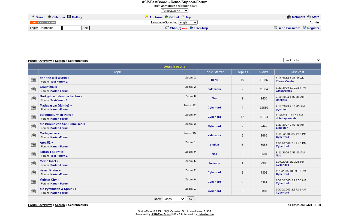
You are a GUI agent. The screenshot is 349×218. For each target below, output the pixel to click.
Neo (214, 98)
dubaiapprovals (286, 118)
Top (188, 17)
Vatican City (48, 179)
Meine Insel (48, 161)
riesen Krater (49, 170)
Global (174, 17)
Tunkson (214, 163)
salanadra (214, 88)
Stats (315, 17)
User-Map (201, 28)
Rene (214, 79)
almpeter (282, 127)
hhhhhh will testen (53, 77)
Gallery (77, 17)
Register (313, 28)
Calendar (58, 17)
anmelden (168, 5)
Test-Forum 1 (59, 81)
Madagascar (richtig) (54, 105)
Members (298, 17)
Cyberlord (214, 107)
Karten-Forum (59, 90)
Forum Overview (40, 60)
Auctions (156, 17)
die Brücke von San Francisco (61, 124)
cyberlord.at (206, 214)
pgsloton (281, 109)
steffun (214, 144)
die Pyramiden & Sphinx (57, 188)
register (183, 5)
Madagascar (48, 133)
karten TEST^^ (50, 151)
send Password (289, 28)
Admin (314, 22)
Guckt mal (47, 87)
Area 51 (45, 142)
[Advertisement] (174, 43)
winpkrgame (284, 90)
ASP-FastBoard (161, 214)
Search (41, 17)
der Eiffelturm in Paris (55, 114)
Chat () (175, 28)
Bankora (281, 99)
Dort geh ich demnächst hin (60, 96)
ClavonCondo (285, 81)
